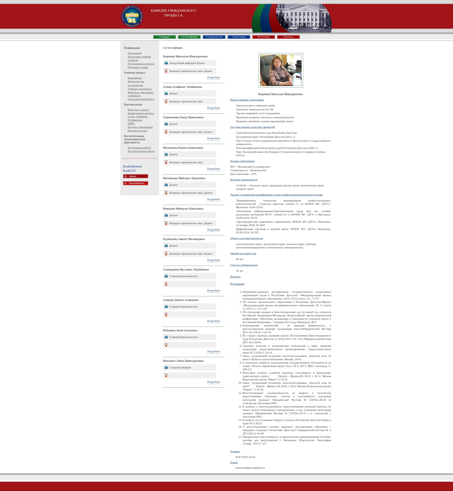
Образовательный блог (141, 99)
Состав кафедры (189, 36)
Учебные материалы (139, 88)
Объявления (135, 53)
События (133, 60)
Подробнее (213, 77)
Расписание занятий (139, 56)
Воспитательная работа (141, 151)
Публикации (135, 120)
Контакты (288, 36)
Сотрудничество (214, 36)
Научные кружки (137, 130)
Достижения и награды (141, 63)
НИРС (131, 123)
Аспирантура (135, 85)
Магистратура (136, 81)
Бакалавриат (135, 77)
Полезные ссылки (138, 67)
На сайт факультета (132, 166)
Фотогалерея (263, 36)
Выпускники (239, 36)
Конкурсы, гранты (138, 109)
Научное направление (140, 127)
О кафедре (164, 36)
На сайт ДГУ (129, 170)
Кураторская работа (139, 147)
